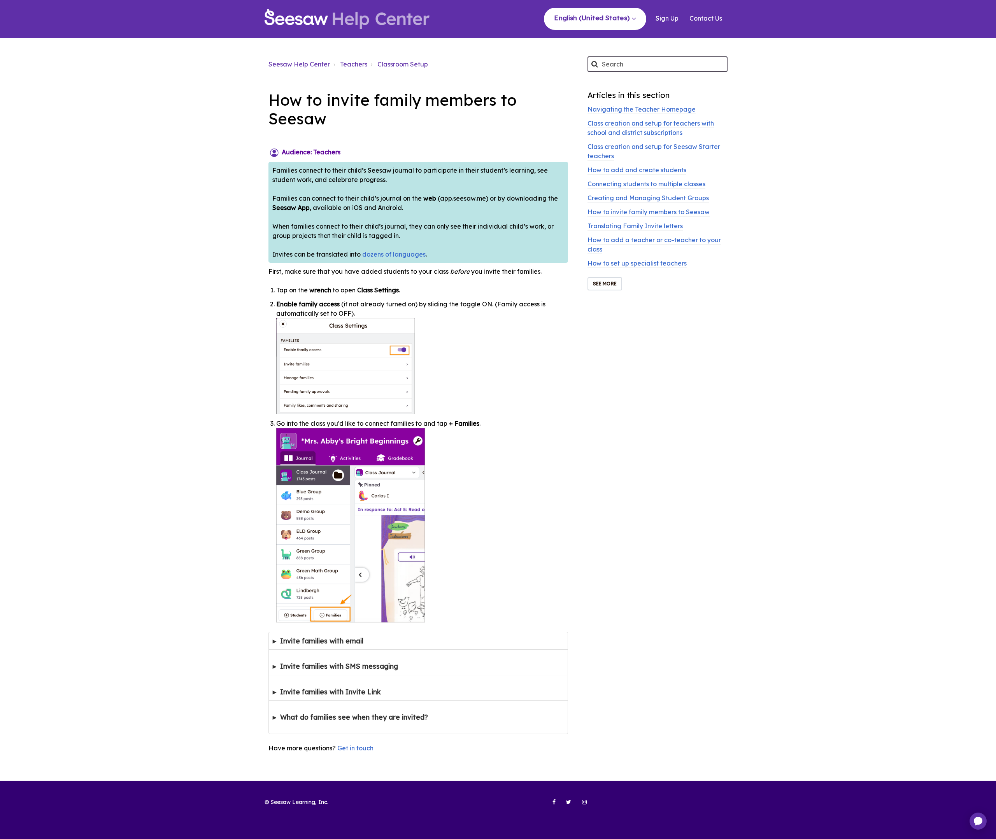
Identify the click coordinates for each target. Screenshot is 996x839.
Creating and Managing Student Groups (648, 198)
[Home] (347, 19)
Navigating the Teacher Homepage (641, 109)
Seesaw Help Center (299, 64)
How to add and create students (636, 170)
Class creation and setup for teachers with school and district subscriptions (650, 127)
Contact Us (705, 18)
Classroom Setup (402, 64)
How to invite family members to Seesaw (648, 212)
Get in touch (355, 748)
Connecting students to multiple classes (646, 184)
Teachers (353, 64)
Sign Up (667, 18)
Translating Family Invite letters (635, 226)
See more (605, 284)
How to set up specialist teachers (637, 263)
